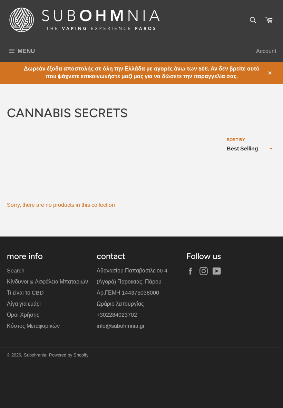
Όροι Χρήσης (23, 315)
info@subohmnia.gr (121, 326)
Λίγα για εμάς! (24, 304)
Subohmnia (35, 355)
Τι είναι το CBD (25, 293)
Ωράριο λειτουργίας (120, 304)
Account (266, 51)
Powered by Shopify (68, 355)
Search (16, 270)
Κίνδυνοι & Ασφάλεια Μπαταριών (47, 282)
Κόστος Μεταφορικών (33, 326)
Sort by (236, 139)
